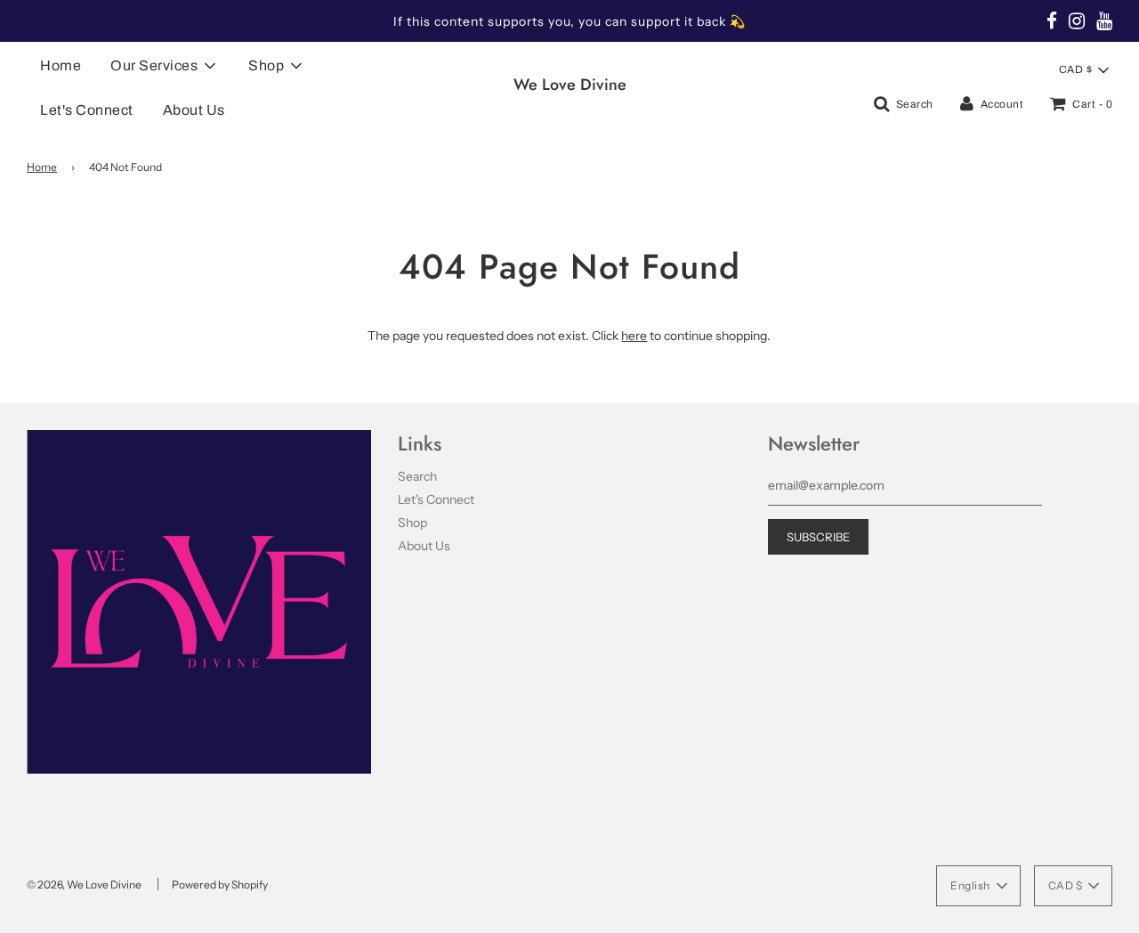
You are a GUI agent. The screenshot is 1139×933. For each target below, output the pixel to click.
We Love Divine (569, 85)
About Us (194, 110)
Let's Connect (86, 110)
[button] (1083, 70)
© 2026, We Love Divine (84, 884)
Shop (412, 523)
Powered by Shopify (220, 884)
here (634, 336)
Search (417, 476)
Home (60, 65)
